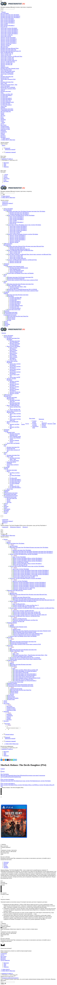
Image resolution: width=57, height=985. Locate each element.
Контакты (3, 959)
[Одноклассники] (3, 760)
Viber (5, 164)
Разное (10, 776)
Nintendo (6, 265)
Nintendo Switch (16, 629)
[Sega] (5, 281)
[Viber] (10, 760)
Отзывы (6, 866)
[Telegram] (16, 760)
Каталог (9, 542)
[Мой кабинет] (1, 518)
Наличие (6, 863)
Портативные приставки (32, 775)
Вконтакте (6, 162)
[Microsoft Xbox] (8, 243)
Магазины (3, 957)
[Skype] (14, 760)
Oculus (19, 776)
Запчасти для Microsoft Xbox (19, 618)
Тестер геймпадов (5, 960)
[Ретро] (6, 321)
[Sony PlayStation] (8, 208)
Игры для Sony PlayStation (19, 556)
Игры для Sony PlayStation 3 (22, 785)
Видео (5, 864)
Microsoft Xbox (7, 245)
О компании (4, 953)
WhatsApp (6, 166)
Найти (2, 983)
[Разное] (6, 323)
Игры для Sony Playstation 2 (43, 785)
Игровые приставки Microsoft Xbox (21, 597)
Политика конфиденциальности (10, 977)
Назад (9, 540)
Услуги (2, 955)
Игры (13, 668)
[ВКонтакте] (1, 760)
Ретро (7, 776)
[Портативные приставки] (10, 312)
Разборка (23, 775)
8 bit (5, 276)
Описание (6, 862)
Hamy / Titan (15, 653)
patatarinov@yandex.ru (7, 158)
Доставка (6, 867)
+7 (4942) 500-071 (5, 138)
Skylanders (15, 776)
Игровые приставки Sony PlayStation (21, 550)
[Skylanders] (7, 324)
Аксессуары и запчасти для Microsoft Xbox (23, 610)
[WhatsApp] (12, 760)
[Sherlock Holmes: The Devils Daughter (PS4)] (14, 837)
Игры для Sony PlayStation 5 (8, 785)
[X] (8, 760)
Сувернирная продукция (10, 315)
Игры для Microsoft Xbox (18, 604)
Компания (9, 714)
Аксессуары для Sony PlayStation (20, 569)
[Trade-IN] (6, 292)
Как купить (9, 706)
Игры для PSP (32, 785)
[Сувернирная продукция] (10, 313)
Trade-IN (6, 293)
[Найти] (2, 10)
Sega (5, 282)
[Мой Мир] (6, 760)
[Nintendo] (6, 263)
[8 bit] (5, 274)
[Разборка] (6, 310)
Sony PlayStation (8, 210)
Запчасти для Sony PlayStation (19, 581)
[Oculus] (6, 325)
